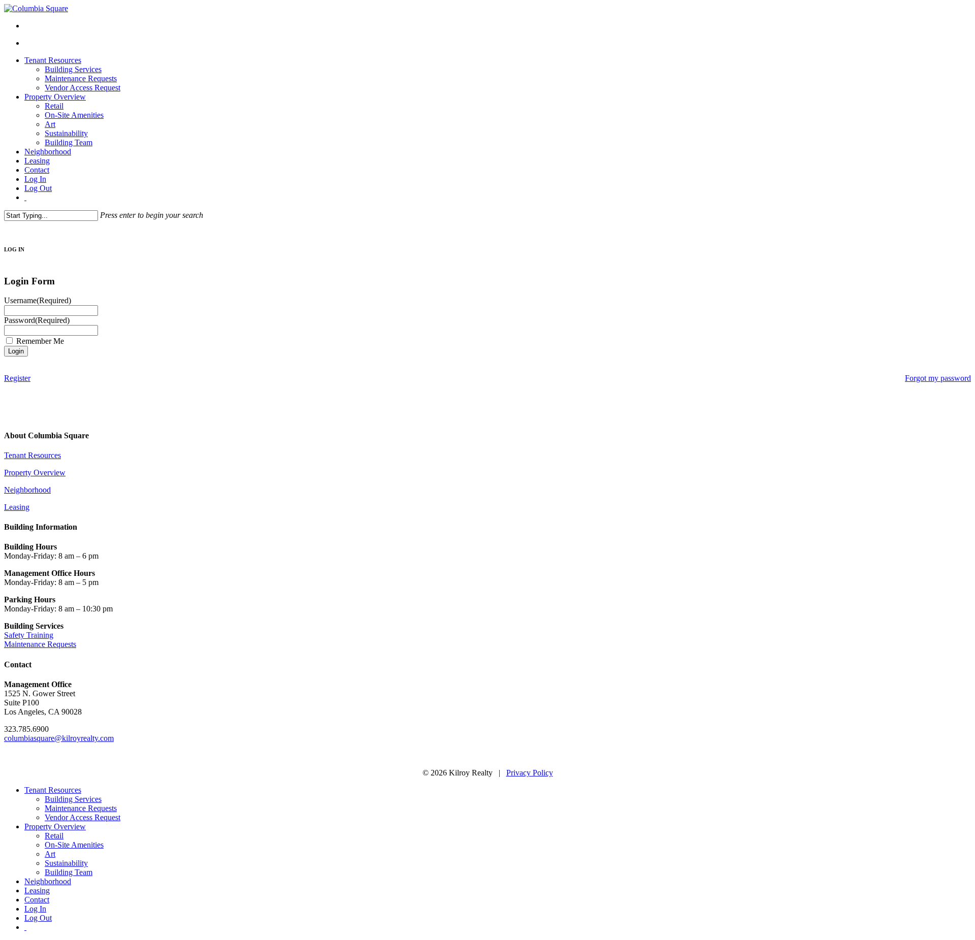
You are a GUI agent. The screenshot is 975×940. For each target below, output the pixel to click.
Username (37, 300)
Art (50, 854)
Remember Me (40, 341)
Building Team (68, 872)
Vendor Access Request (82, 817)
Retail (54, 835)
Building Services (73, 799)
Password (37, 320)
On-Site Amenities (74, 844)
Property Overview (35, 472)
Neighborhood (27, 489)
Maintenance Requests (40, 644)
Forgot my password (938, 378)
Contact (36, 899)
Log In (35, 908)
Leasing (16, 507)
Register (17, 378)
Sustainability (66, 863)
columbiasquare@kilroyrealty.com (59, 738)
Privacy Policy (529, 772)
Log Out (38, 918)
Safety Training (28, 635)
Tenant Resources (32, 455)
